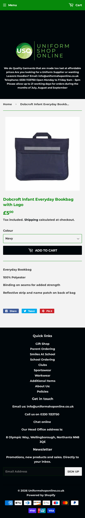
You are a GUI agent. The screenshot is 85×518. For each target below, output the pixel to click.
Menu (12, 5)
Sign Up (73, 471)
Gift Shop (42, 344)
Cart (78, 5)
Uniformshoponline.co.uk (46, 490)
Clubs (42, 365)
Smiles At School (42, 354)
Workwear (42, 375)
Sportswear (42, 370)
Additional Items (42, 381)
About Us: (42, 386)
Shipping (31, 220)
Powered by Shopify (41, 495)
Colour (8, 230)
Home (7, 104)
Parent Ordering (42, 349)
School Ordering (42, 359)
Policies (42, 391)
